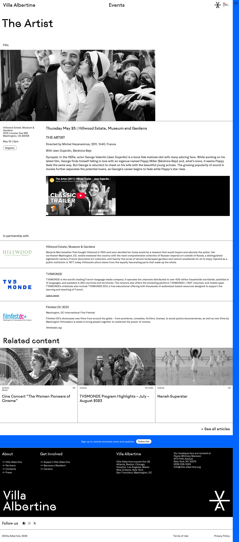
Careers (48, 468)
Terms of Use (180, 535)
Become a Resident (55, 465)
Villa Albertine (19, 5)
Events (117, 5)
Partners (10, 465)
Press (8, 472)
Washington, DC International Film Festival (70, 312)
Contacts (10, 468)
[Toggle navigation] (236, 3)
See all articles (217, 429)
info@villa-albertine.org (187, 466)
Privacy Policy (222, 535)
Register (10, 147)
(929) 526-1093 (182, 464)
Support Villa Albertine (57, 461)
